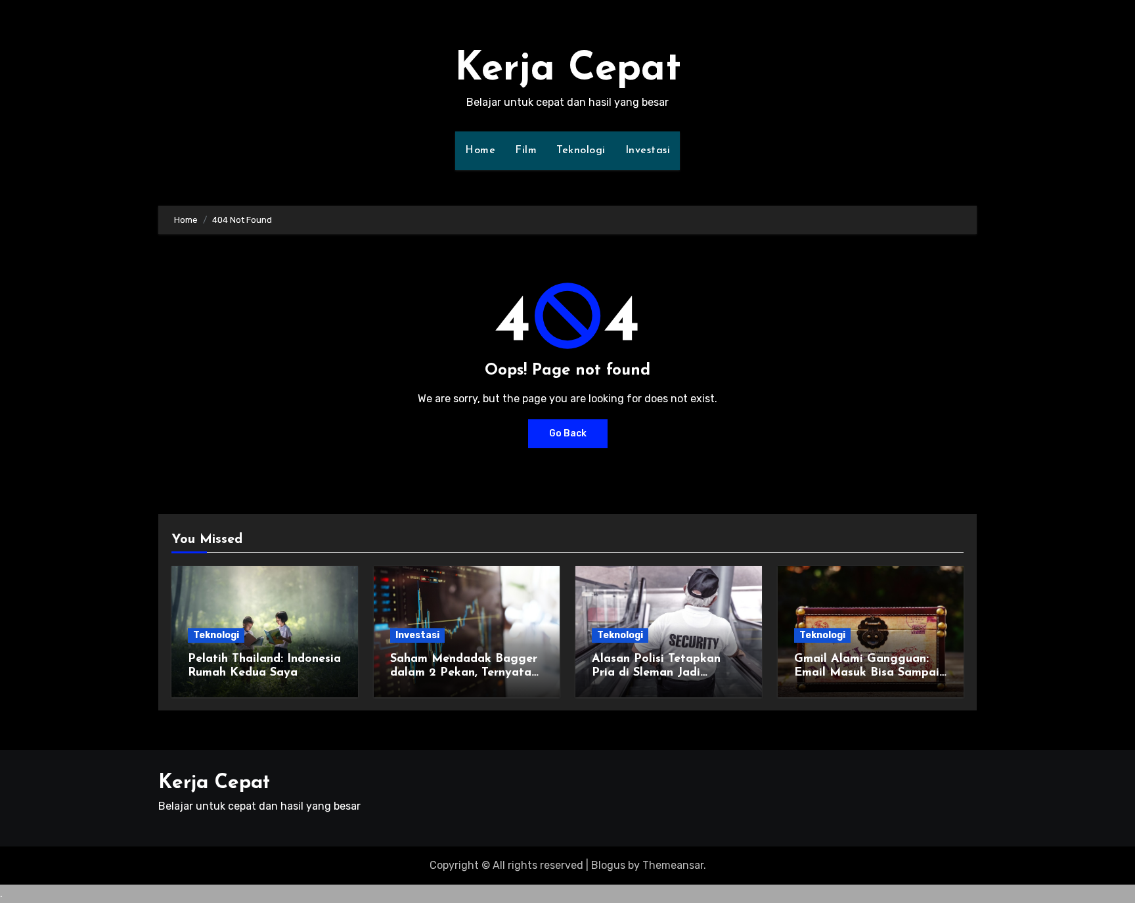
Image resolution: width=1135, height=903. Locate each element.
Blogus (608, 865)
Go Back (568, 433)
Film (526, 150)
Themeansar (672, 865)
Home (480, 150)
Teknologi (581, 150)
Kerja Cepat (568, 69)
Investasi (648, 150)
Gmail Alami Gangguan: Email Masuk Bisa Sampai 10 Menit (866, 673)
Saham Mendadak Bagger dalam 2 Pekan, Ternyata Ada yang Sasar (463, 673)
